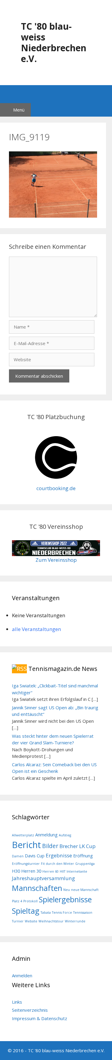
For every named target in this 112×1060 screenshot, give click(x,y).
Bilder (50, 846)
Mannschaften (37, 888)
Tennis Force (62, 912)
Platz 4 (17, 901)
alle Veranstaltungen (36, 629)
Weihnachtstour (51, 921)
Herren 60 (50, 871)
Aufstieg (65, 835)
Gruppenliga (85, 864)
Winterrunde (75, 921)
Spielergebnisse (65, 899)
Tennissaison (82, 912)
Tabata (46, 912)
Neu (66, 890)
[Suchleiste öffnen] (56, 94)
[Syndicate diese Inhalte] (19, 669)
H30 (16, 871)
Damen (18, 856)
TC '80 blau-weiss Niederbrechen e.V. (53, 42)
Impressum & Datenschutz (39, 1018)
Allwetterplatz (23, 835)
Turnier (18, 921)
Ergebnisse (59, 855)
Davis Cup (35, 856)
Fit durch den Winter (57, 864)
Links (17, 1002)
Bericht (26, 845)
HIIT (62, 871)
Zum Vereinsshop (56, 559)
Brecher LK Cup (77, 846)
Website (31, 921)
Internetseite (77, 871)
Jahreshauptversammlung (43, 878)
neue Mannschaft (85, 890)
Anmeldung (46, 835)
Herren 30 (31, 871)
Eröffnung (83, 856)
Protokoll (30, 901)
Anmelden (22, 975)
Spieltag (25, 911)
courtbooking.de (56, 488)
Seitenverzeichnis (30, 1010)
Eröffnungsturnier (26, 864)
